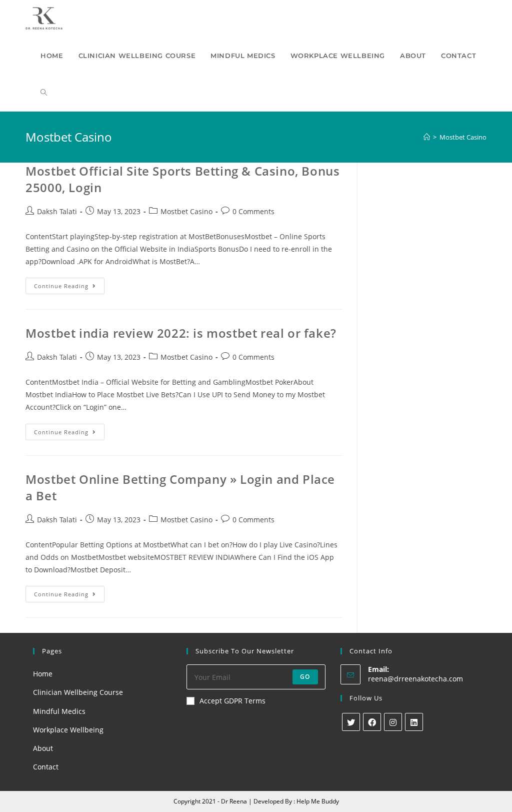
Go (305, 676)
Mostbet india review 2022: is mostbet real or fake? (181, 333)
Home (42, 673)
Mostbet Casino (186, 211)
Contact (45, 766)
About (43, 748)
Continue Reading (69, 287)
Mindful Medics (59, 711)
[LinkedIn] (414, 722)
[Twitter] (351, 722)
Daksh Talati (57, 211)
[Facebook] (372, 722)
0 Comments (253, 211)
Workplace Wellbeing (68, 729)
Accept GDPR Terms (233, 700)
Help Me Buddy (317, 801)
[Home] (427, 137)
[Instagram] (393, 722)
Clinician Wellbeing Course (78, 692)
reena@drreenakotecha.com (415, 678)
